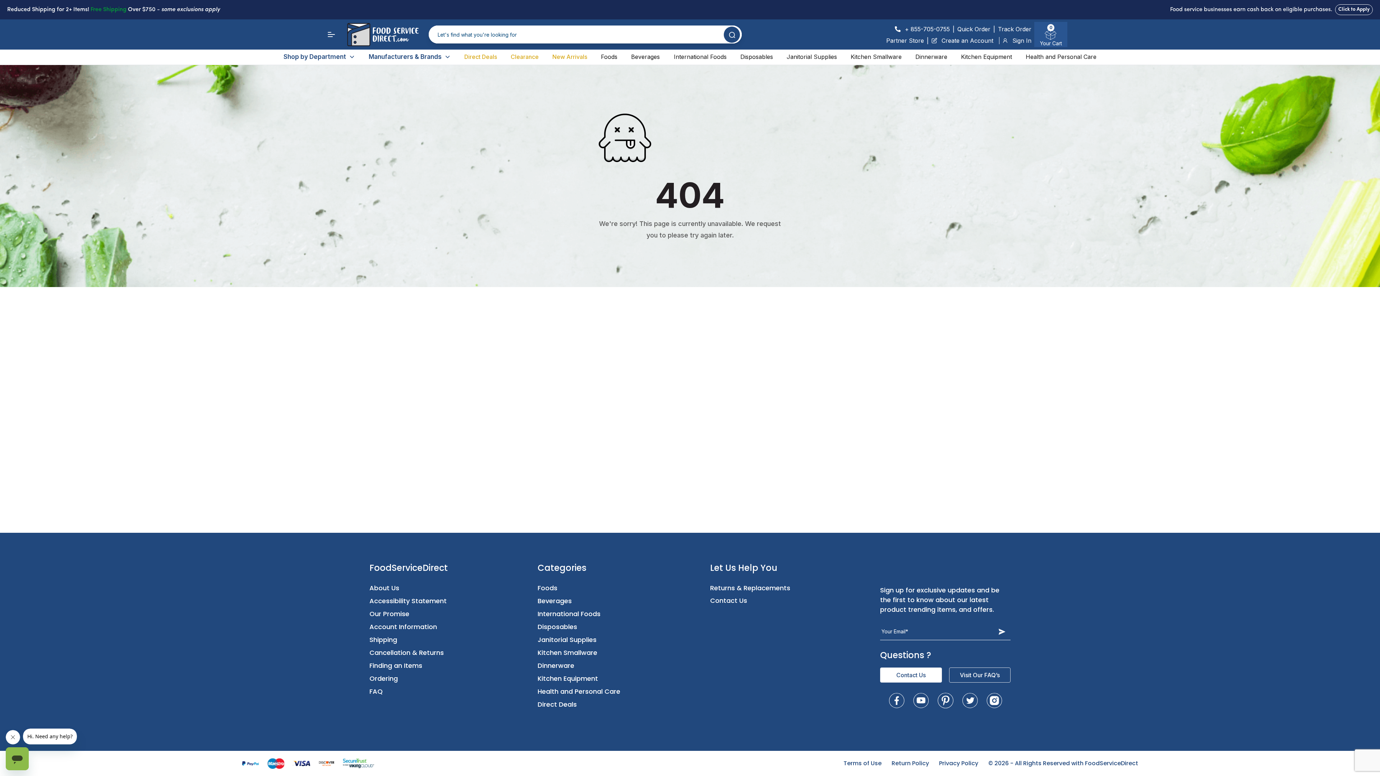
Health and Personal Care (1061, 56)
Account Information (403, 626)
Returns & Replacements (750, 587)
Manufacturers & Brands (405, 56)
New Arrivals (569, 56)
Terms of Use (862, 763)
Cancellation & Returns (406, 652)
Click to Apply (1354, 9)
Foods (609, 56)
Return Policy (910, 763)
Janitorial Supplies (812, 56)
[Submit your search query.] (732, 35)
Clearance (525, 56)
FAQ (376, 691)
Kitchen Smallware (876, 56)
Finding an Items (395, 665)
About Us (384, 587)
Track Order (1014, 29)
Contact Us (728, 600)
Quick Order (973, 29)
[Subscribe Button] (1002, 631)
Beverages (645, 56)
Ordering (383, 678)
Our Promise (389, 613)
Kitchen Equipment (986, 56)
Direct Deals (480, 56)
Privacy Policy (958, 763)
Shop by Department (315, 56)
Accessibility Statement (408, 600)
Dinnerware (931, 56)
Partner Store (905, 40)
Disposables (756, 56)
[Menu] (331, 34)
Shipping (383, 639)
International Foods (700, 56)
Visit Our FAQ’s (980, 675)
